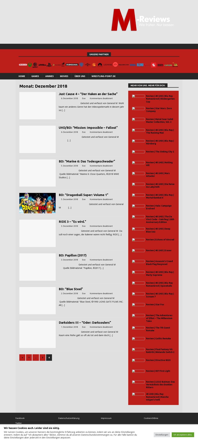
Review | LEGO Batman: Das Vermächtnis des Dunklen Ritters (160, 385)
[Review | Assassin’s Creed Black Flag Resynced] (138, 263)
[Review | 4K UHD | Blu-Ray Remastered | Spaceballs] (138, 284)
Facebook (20, 418)
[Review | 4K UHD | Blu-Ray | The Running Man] (138, 132)
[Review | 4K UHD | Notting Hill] (138, 164)
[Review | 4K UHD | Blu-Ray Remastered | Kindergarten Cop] (138, 98)
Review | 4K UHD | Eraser (159, 250)
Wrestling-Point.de (104, 76)
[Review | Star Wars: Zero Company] (138, 110)
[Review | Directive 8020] (138, 362)
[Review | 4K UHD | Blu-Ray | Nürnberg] (138, 142)
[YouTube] (180, 46)
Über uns (80, 76)
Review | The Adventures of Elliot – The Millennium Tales (159, 318)
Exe (84, 98)
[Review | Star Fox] (138, 306)
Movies (64, 76)
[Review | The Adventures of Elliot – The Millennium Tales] (138, 317)
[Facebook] (167, 46)
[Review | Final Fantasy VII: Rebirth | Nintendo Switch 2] (138, 351)
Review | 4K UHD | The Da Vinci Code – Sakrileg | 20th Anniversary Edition (160, 219)
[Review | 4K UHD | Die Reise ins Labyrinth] (138, 186)
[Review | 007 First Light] (138, 373)
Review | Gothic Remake (158, 338)
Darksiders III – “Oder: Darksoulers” (85, 322)
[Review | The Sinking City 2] (138, 153)
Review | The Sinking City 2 (160, 151)
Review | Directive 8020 (158, 360)
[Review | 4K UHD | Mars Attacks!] (138, 175)
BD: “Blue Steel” (71, 289)
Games (35, 76)
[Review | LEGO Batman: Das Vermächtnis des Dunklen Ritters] (138, 383)
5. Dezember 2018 (69, 165)
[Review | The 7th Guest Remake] (138, 329)
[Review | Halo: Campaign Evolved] (138, 207)
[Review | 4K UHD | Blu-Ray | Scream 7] (138, 295)
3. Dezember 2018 (69, 226)
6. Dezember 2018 (69, 98)
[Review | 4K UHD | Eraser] (138, 252)
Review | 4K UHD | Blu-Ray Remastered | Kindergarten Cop (160, 99)
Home (22, 76)
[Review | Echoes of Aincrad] (138, 241)
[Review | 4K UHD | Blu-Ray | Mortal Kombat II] (138, 197)
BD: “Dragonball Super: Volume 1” (83, 195)
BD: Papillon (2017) (72, 255)
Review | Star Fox (155, 304)
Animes (49, 76)
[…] (63, 110)
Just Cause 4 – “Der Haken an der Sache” (88, 94)
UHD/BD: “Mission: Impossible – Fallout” (88, 127)
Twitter (18, 423)
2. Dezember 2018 (69, 293)
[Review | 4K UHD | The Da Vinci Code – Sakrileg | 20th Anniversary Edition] (138, 218)
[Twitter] (173, 46)
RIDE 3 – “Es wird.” (72, 221)
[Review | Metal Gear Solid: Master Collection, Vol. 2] (138, 121)
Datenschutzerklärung (68, 418)
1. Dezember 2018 (69, 327)
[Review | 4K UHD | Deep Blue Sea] (138, 230)
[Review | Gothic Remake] (138, 340)
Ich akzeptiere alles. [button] (183, 434)
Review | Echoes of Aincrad (160, 239)
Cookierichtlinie (151, 418)
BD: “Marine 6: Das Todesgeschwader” (87, 161)
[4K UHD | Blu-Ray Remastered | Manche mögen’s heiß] (138, 396)
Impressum (106, 418)
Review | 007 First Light (158, 371)
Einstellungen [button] (162, 434)
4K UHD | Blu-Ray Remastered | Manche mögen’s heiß (157, 397)
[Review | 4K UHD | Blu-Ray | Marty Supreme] (138, 274)
